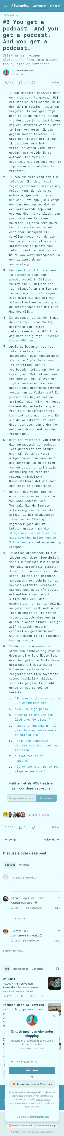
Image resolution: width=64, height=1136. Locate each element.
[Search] (57, 968)
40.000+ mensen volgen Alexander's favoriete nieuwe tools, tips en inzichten (20, 985)
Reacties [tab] (10, 864)
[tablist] (17, 864)
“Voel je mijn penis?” (33, 709)
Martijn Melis (38, 669)
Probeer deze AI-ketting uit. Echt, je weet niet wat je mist (23, 1009)
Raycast (15, 585)
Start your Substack (22, 1125)
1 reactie (20, 918)
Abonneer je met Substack (34, 1084)
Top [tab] (7, 968)
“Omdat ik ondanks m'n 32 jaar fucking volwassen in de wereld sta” (36, 730)
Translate (11, 15)
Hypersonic (47, 585)
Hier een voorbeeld (25, 440)
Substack (15, 1131)
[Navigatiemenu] (5, 5)
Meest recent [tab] (20, 968)
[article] (32, 987)
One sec (15, 200)
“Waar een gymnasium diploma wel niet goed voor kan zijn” (37, 745)
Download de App (46, 1125)
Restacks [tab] (23, 864)
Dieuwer (16, 931)
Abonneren (39, 5)
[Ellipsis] (59, 898)
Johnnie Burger (20, 898)
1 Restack (44, 814)
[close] (54, 1016)
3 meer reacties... (13, 950)
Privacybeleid (48, 1103)
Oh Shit (9, 979)
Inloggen (55, 5)
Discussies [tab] (37, 968)
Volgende (49, 839)
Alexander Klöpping (22, 70)
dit (45, 481)
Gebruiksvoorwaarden (23, 1095)
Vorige (12, 839)
